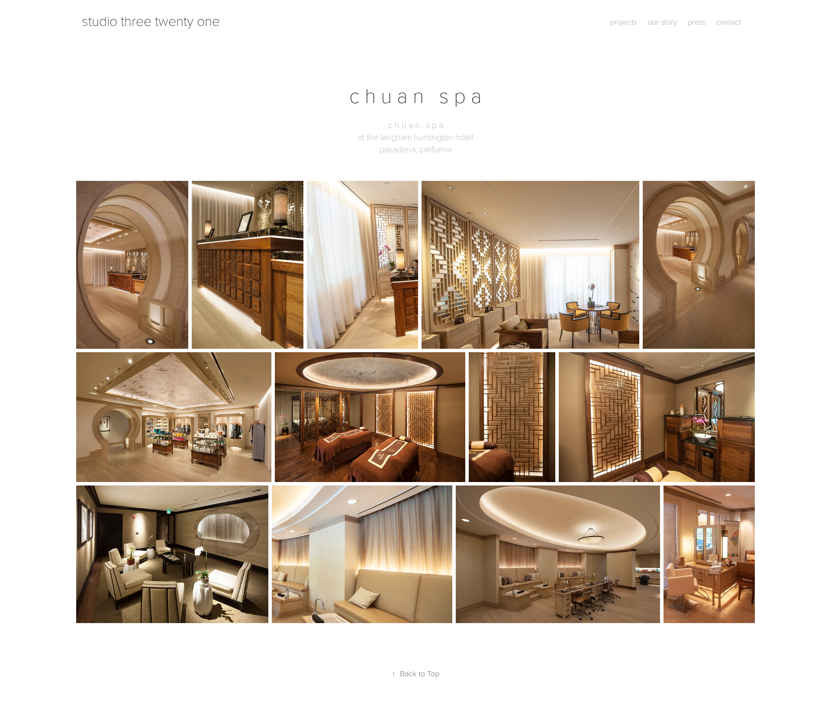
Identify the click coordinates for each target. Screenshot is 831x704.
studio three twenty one (151, 20)
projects (623, 21)
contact (728, 21)
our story (662, 21)
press (697, 21)
